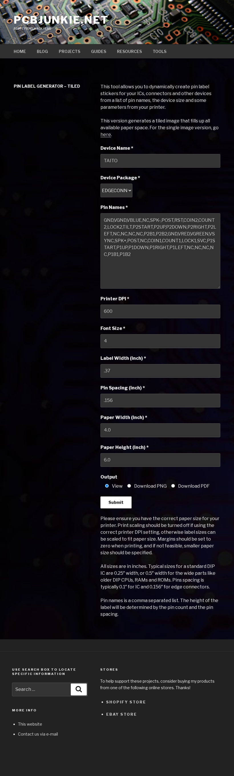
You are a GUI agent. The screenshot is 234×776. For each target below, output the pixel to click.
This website (30, 724)
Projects (69, 51)
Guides (98, 51)
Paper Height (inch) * (124, 447)
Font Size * (112, 328)
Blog (42, 51)
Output (108, 477)
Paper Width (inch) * (123, 417)
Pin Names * (114, 207)
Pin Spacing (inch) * (122, 388)
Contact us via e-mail (38, 734)
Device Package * (120, 177)
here (105, 134)
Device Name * (116, 148)
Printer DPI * (114, 298)
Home (20, 51)
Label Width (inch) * (123, 358)
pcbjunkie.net (61, 20)
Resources (129, 51)
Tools (159, 51)
